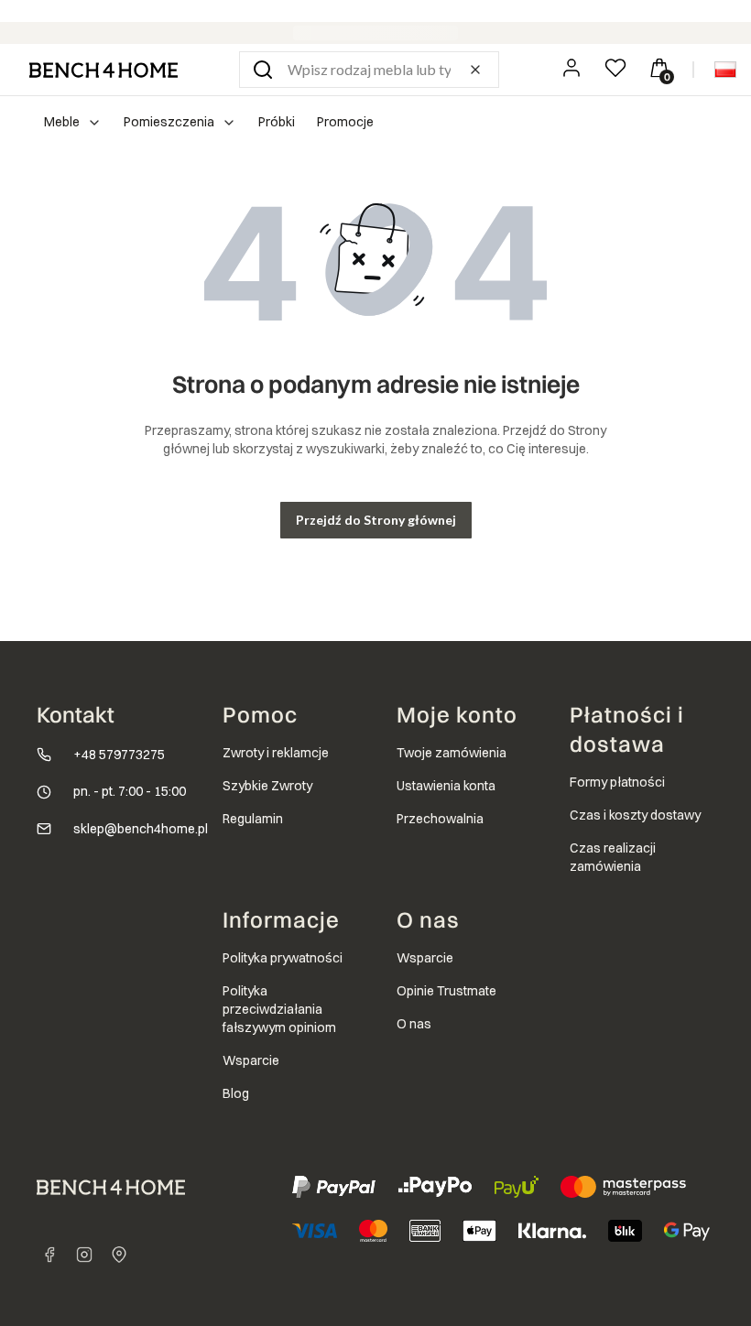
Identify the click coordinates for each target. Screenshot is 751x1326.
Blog (236, 1093)
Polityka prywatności (283, 958)
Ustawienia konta (446, 785)
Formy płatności (617, 782)
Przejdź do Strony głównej (376, 519)
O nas (414, 1024)
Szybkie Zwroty (267, 785)
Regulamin (253, 818)
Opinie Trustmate (446, 991)
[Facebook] (49, 1254)
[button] (263, 70)
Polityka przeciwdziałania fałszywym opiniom (279, 1009)
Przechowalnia (440, 818)
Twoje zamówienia (451, 753)
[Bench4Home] (119, 1254)
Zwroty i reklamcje (276, 753)
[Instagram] (84, 1254)
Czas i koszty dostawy (635, 815)
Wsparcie (251, 1060)
